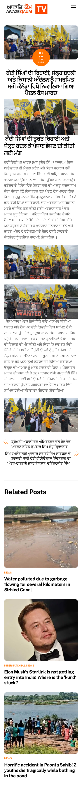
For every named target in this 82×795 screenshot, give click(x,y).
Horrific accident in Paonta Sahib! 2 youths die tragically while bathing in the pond (40, 770)
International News (19, 665)
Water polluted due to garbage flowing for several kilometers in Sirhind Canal (37, 584)
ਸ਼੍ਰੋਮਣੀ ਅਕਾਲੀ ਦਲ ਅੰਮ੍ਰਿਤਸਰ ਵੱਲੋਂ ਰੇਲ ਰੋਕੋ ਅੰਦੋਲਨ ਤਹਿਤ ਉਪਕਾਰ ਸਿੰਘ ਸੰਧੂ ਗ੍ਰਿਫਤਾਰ (41, 444)
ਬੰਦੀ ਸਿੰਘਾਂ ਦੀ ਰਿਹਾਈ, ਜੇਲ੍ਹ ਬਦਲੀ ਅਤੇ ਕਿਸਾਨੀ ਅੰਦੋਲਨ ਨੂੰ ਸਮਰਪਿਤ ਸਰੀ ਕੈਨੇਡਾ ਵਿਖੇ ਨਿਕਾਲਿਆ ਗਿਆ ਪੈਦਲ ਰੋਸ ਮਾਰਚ (41, 83)
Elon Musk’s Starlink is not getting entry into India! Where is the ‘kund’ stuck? (40, 677)
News (8, 572)
